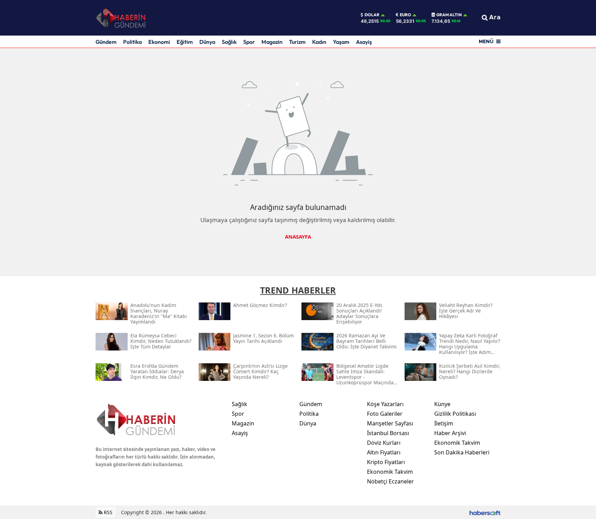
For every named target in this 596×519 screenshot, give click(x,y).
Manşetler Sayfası (390, 423)
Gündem (106, 41)
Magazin (271, 41)
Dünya (207, 41)
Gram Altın (449, 15)
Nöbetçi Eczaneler (390, 481)
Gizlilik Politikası (455, 413)
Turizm (297, 41)
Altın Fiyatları (383, 452)
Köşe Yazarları (385, 404)
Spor (249, 41)
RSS (107, 512)
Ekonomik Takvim (390, 471)
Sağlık (229, 41)
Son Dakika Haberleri (461, 452)
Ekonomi (159, 41)
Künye (442, 404)
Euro (405, 15)
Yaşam (341, 41)
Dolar (372, 15)
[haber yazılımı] (484, 512)
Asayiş (364, 41)
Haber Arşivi (450, 433)
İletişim (443, 423)
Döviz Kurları (383, 442)
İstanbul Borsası (388, 433)
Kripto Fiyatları (386, 462)
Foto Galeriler (385, 413)
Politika (132, 41)
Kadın (319, 41)
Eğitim (185, 41)
